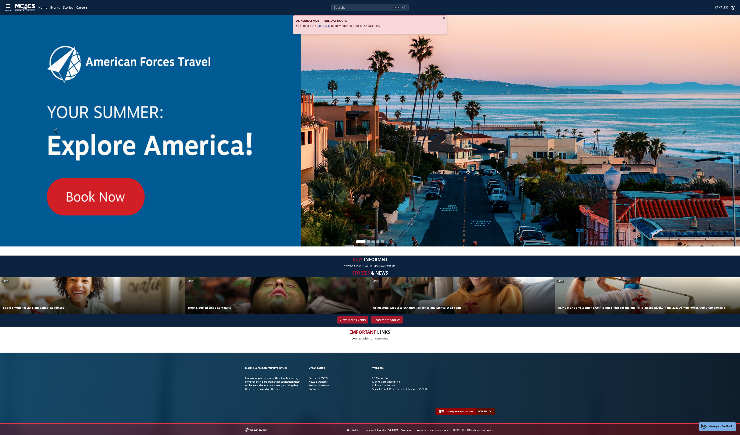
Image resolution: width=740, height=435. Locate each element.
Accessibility (407, 429)
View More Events (353, 320)
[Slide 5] (382, 241)
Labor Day (323, 26)
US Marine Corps (381, 378)
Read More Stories (386, 320)
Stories (68, 7)
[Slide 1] (361, 241)
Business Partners (319, 385)
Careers (82, 7)
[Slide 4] (377, 241)
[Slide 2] (368, 241)
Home (42, 7)
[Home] (25, 7)
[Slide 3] (373, 241)
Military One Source (383, 385)
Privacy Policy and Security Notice (433, 429)
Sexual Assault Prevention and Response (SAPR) (399, 389)
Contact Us (315, 389)
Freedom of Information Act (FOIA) (380, 429)
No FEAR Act (353, 429)
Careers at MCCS (318, 378)
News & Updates (318, 381)
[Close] (444, 18)
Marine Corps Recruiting (386, 381)
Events (55, 7)
